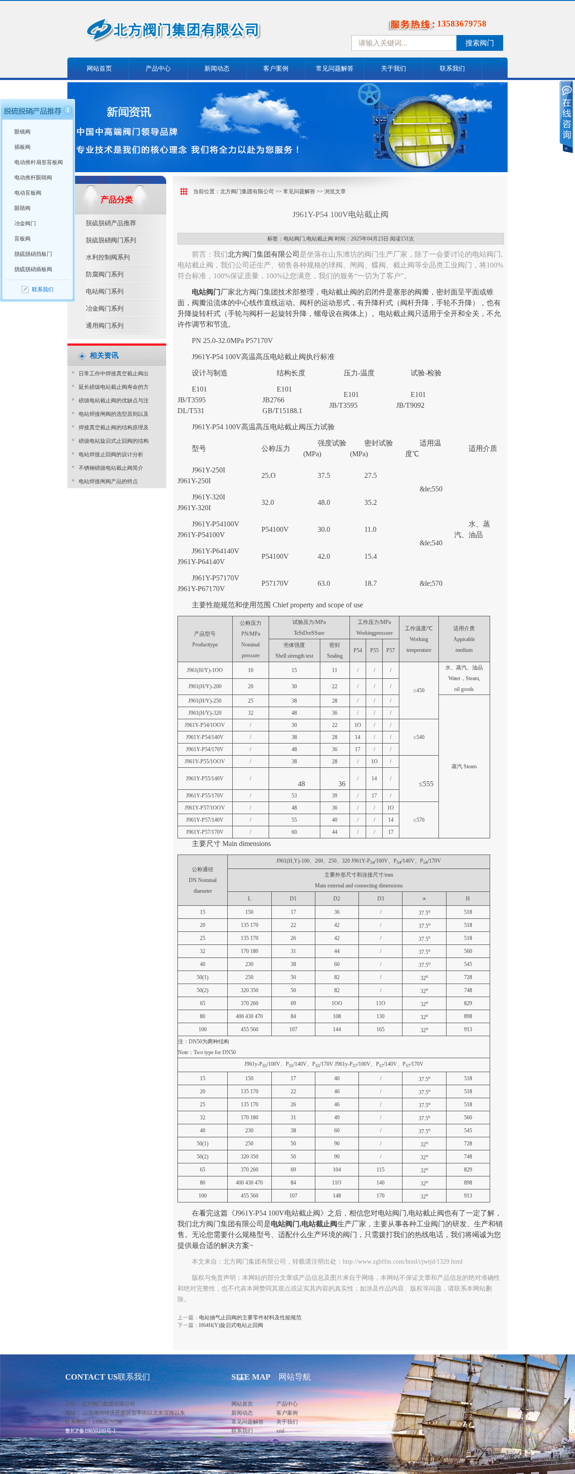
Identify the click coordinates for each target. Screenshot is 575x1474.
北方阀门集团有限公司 (247, 191)
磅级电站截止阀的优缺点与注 (114, 400)
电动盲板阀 (27, 193)
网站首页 (99, 68)
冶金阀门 (25, 223)
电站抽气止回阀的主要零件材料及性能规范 (250, 1317)
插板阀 (22, 147)
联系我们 (452, 68)
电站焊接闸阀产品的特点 (108, 481)
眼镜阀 (22, 132)
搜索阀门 (479, 43)
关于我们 (393, 68)
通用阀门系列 (105, 325)
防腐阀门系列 (105, 274)
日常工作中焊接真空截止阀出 (114, 373)
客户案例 (275, 68)
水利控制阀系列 (108, 257)
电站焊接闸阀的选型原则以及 (114, 414)
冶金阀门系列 (105, 308)
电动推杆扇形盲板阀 (38, 162)
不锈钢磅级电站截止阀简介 (111, 468)
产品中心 (158, 68)
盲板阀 (22, 239)
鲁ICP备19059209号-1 (90, 1431)
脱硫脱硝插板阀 (33, 269)
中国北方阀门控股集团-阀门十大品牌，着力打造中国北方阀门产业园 (197, 33)
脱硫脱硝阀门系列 (111, 240)
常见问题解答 (335, 68)
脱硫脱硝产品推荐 (111, 223)
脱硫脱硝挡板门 (33, 254)
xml (280, 1431)
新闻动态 (217, 68)
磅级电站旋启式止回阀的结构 (114, 441)
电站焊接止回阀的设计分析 (111, 454)
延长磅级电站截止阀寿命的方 (114, 387)
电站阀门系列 (105, 291)
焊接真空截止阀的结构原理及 (114, 427)
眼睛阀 (22, 208)
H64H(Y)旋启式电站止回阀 (231, 1325)
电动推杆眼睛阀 (33, 177)
